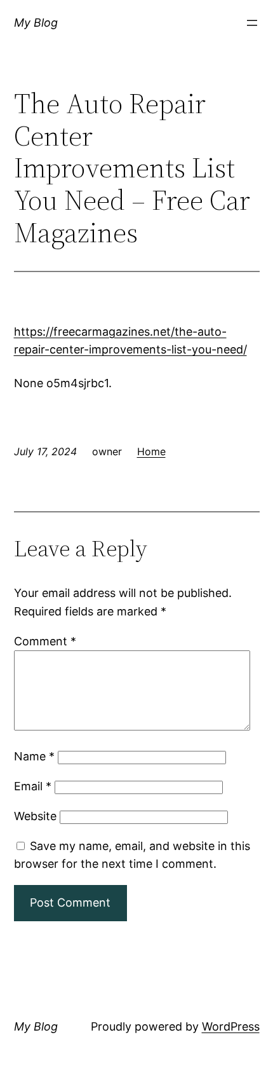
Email (32, 786)
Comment (45, 641)
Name (34, 756)
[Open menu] (252, 23)
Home (151, 451)
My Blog (36, 22)
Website (35, 816)
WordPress (231, 1026)
